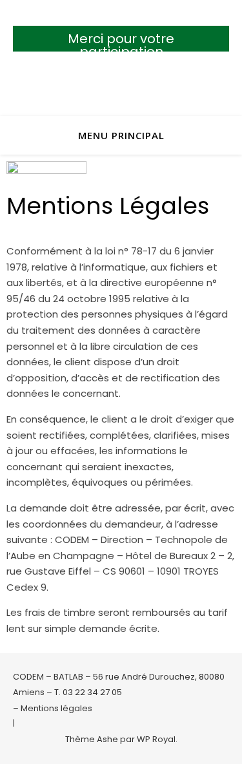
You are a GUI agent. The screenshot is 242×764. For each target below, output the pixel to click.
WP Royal (156, 739)
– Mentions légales (52, 708)
